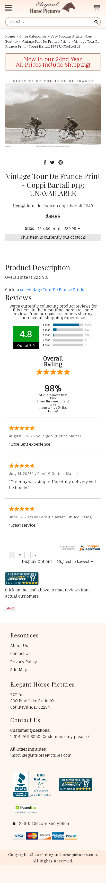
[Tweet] (52, 162)
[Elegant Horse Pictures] (52, 7)
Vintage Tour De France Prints (46, 41)
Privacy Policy (23, 661)
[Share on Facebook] (44, 162)
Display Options (37, 561)
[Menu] (12, 8)
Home (10, 36)
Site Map (18, 669)
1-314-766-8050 (25, 736)
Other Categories (33, 36)
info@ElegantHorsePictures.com (41, 755)
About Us (19, 645)
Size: (29, 228)
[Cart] (96, 8)
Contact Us (20, 653)
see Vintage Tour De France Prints (52, 289)
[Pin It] (60, 162)
